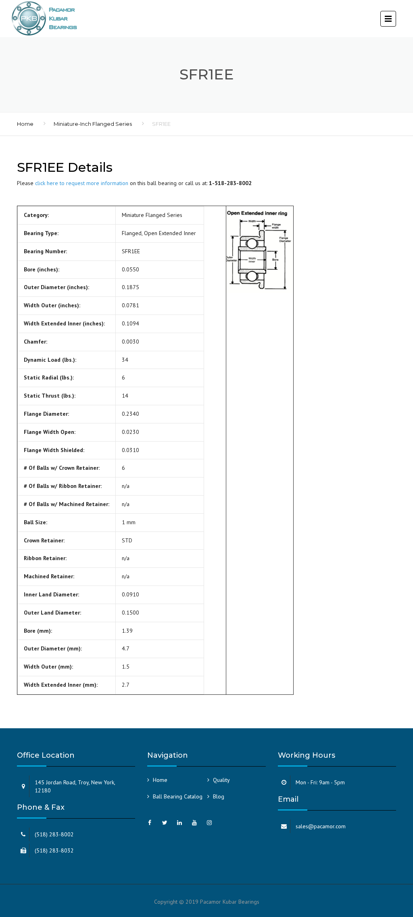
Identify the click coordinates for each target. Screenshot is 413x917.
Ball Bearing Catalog (177, 796)
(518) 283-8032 (54, 850)
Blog (218, 796)
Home (25, 124)
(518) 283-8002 (54, 834)
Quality (221, 780)
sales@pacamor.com (321, 826)
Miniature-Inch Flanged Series (93, 124)
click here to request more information (81, 183)
